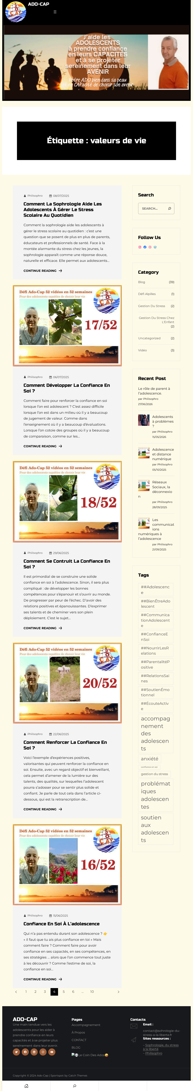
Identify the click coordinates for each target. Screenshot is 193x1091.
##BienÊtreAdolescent (155, 604)
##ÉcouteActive (155, 706)
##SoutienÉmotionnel (155, 692)
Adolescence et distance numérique (163, 454)
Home (26, 1086)
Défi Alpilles (147, 294)
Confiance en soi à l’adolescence (62, 924)
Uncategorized (149, 338)
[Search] (169, 208)
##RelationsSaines (155, 678)
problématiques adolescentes (155, 795)
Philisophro (153, 1053)
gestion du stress (154, 774)
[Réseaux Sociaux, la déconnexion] (143, 486)
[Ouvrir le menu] (55, 12)
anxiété (149, 759)
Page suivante (118, 992)
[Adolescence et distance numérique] (143, 453)
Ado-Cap (38, 4)
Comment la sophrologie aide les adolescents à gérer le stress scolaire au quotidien (63, 209)
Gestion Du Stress (151, 306)
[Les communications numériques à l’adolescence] (143, 524)
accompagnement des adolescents (155, 733)
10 (92, 992)
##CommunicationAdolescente (155, 620)
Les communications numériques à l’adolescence (156, 529)
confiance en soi (149, 767)
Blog (141, 282)
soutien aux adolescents (155, 828)
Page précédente (16, 992)
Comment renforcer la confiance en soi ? (65, 745)
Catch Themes (77, 1075)
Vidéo (142, 350)
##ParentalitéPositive (155, 664)
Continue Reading (40, 271)
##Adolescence (155, 589)
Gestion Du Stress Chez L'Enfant (156, 320)
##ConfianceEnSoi (154, 637)
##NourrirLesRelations (155, 651)
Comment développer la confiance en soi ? (67, 388)
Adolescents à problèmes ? (163, 421)
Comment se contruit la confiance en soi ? (67, 564)
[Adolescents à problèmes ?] (143, 420)
